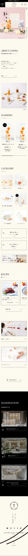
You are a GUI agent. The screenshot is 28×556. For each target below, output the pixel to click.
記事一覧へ (8, 309)
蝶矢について (4, 76)
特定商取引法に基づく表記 (11, 532)
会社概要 (5, 532)
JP (26, 9)
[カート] (22, 5)
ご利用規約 (16, 532)
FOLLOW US (12, 380)
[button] (23, 109)
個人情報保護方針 (21, 532)
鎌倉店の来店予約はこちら (13, 455)
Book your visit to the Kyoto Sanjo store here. (13, 483)
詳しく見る (6, 26)
